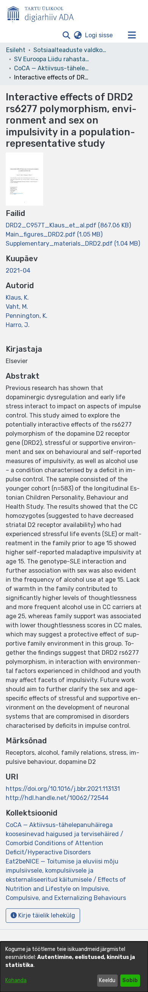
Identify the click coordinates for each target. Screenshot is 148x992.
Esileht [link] (15, 50)
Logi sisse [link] (99, 35)
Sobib (130, 980)
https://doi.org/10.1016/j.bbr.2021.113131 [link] (63, 788)
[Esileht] (44, 12)
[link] (68, 225)
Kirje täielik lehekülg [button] (46, 915)
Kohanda (16, 980)
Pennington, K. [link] (26, 315)
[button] (66, 35)
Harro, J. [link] (18, 325)
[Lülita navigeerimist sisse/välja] (131, 35)
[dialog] (74, 966)
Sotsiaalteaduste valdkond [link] (71, 50)
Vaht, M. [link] (17, 306)
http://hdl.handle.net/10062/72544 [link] (57, 798)
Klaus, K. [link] (17, 297)
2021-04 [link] (18, 270)
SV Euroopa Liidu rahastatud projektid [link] (52, 59)
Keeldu (107, 980)
